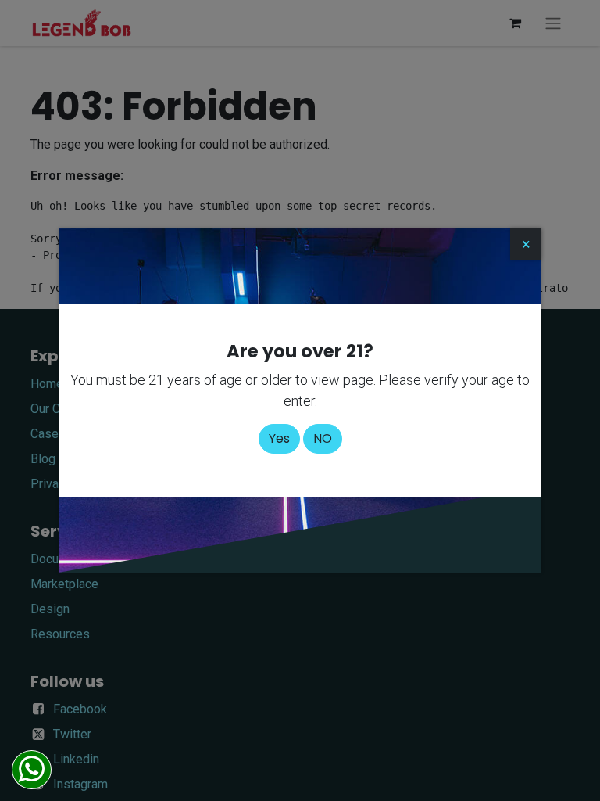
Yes (279, 438)
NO (322, 438)
